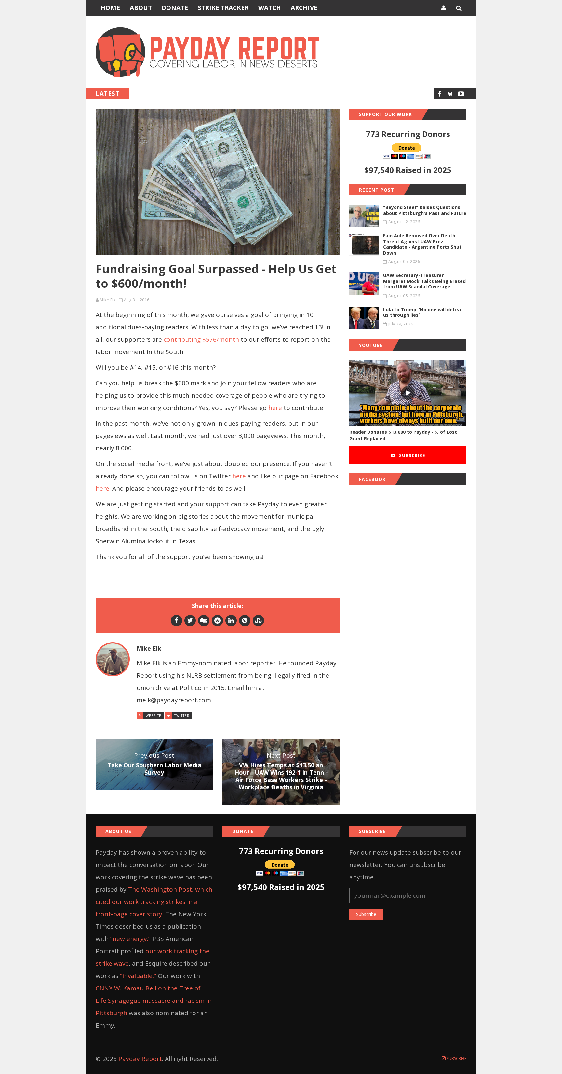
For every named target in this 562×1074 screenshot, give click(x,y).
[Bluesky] (450, 93)
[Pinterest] (244, 620)
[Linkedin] (231, 620)
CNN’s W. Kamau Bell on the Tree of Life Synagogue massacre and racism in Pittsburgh (154, 1000)
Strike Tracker (223, 8)
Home (110, 8)
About (141, 8)
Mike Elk (107, 300)
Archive (304, 8)
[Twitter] (190, 620)
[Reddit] (217, 620)
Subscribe (411, 455)
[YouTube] (461, 93)
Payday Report (140, 1058)
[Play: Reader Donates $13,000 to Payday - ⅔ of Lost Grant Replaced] (407, 393)
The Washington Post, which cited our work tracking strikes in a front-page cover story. (154, 901)
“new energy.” (130, 939)
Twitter (182, 715)
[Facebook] (439, 93)
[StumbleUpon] (258, 620)
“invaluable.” (138, 976)
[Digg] (203, 620)
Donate (175, 8)
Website (153, 715)
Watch (269, 8)
